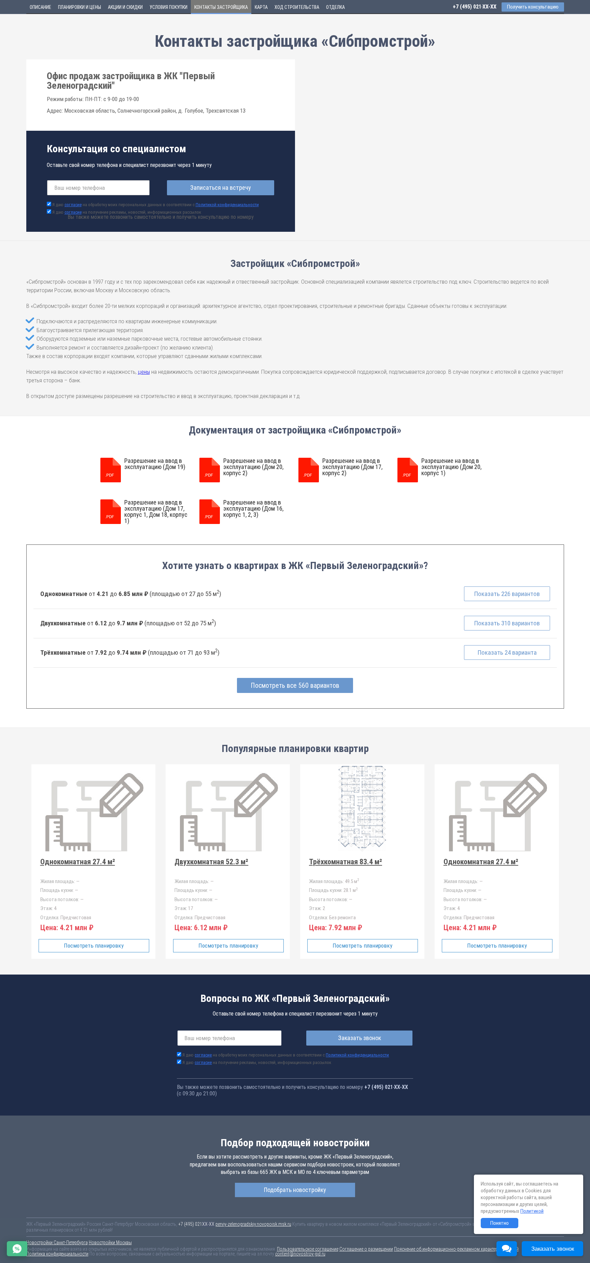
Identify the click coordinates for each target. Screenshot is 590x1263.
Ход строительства (297, 7)
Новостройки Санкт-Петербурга (57, 1242)
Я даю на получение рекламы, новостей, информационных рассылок (126, 212)
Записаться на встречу (220, 187)
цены (144, 371)
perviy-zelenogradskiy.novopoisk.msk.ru (253, 1224)
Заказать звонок (359, 1037)
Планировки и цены (79, 7)
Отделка (335, 7)
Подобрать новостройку (295, 1189)
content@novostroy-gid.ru (300, 1254)
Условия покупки (168, 7)
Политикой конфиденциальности (227, 204)
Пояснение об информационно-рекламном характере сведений (456, 1249)
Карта (261, 7)
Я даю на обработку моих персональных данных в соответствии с (155, 204)
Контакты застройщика (221, 7)
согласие (73, 204)
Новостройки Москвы (110, 1242)
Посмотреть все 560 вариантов (295, 685)
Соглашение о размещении (366, 1249)
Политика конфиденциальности (57, 1254)
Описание (40, 7)
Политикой (532, 1211)
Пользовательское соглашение (307, 1249)
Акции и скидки (125, 7)
